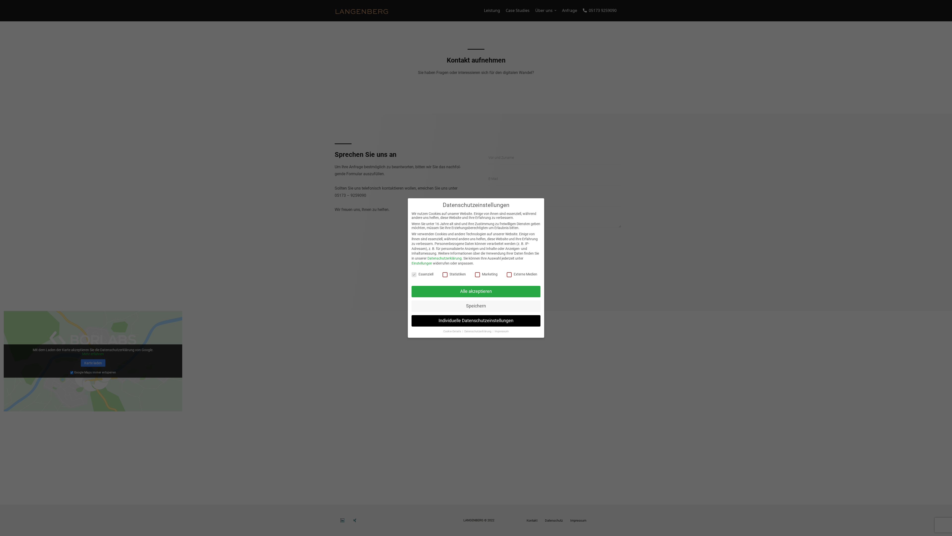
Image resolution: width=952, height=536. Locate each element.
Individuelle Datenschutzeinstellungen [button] (476, 320)
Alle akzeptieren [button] (476, 291)
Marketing (490, 274)
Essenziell (425, 274)
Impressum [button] (502, 331)
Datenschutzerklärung (444, 258)
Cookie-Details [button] (452, 331)
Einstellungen (422, 263)
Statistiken (457, 274)
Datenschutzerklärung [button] (478, 331)
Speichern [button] (476, 305)
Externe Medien (525, 274)
